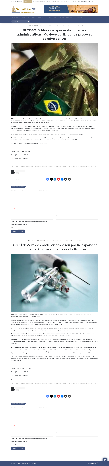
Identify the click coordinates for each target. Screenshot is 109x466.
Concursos (48, 18)
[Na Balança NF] (23, 9)
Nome (13, 208)
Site (57, 215)
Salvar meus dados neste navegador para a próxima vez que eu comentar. (29, 221)
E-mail (13, 215)
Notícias (40, 18)
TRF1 (17, 173)
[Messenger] (62, 179)
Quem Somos (26, 18)
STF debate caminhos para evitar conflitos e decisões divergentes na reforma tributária (52, 1)
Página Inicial (16, 18)
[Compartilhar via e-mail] (65, 179)
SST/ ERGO (79, 18)
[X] (51, 179)
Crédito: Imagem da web (20, 171)
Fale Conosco (70, 18)
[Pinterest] (58, 179)
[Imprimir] (69, 179)
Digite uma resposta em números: (19, 224)
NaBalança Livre (59, 18)
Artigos (34, 18)
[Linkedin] (54, 179)
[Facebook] (47, 179)
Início (27, 25)
